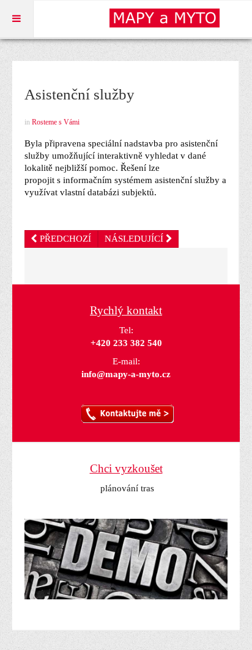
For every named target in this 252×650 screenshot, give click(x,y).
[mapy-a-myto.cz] (170, 18)
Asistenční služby (79, 94)
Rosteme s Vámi (56, 122)
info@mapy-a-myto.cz (126, 374)
